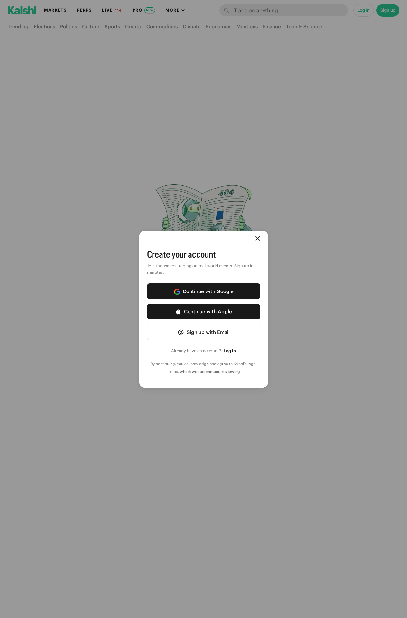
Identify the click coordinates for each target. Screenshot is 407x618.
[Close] (257, 238)
